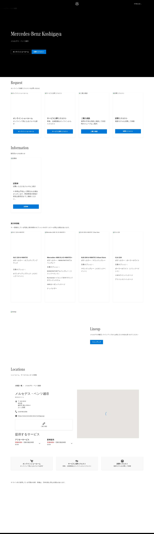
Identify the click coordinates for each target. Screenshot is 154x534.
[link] (21, 407)
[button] (44, 424)
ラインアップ (96, 342)
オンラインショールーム (21, 52)
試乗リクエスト (39, 52)
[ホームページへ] (77, 4)
